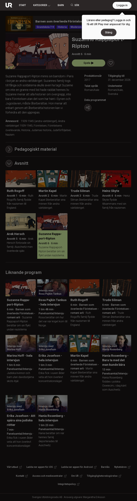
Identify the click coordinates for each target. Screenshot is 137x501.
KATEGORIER (40, 5)
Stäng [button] (108, 32)
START (22, 5)
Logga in (122, 5)
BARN (61, 5)
